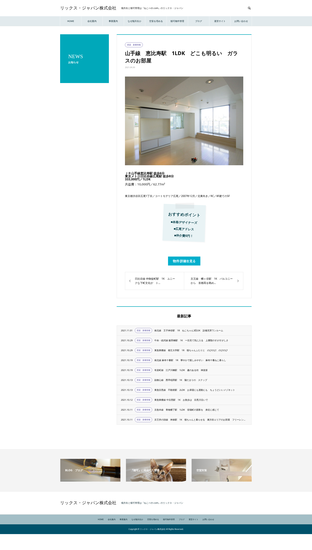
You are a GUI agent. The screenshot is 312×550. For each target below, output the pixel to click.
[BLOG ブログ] (90, 480)
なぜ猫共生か (134, 21)
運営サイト (220, 21)
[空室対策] (222, 480)
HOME (70, 21)
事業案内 (113, 21)
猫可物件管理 (177, 21)
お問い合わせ (241, 21)
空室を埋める (156, 21)
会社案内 (92, 21)
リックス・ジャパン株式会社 (88, 8)
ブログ (198, 21)
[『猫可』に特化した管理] (156, 480)
